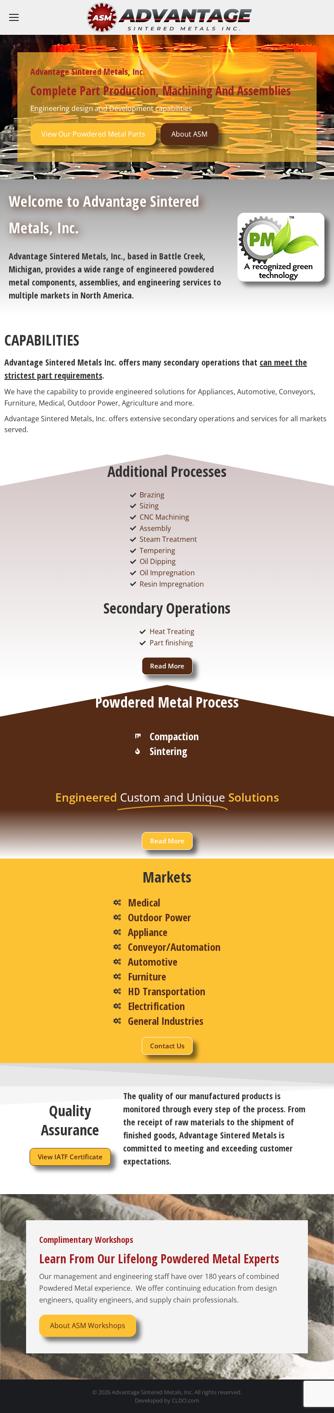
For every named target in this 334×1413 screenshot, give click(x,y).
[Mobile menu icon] (14, 17)
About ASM (189, 134)
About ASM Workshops (87, 1325)
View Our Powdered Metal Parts (93, 134)
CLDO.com (185, 1400)
